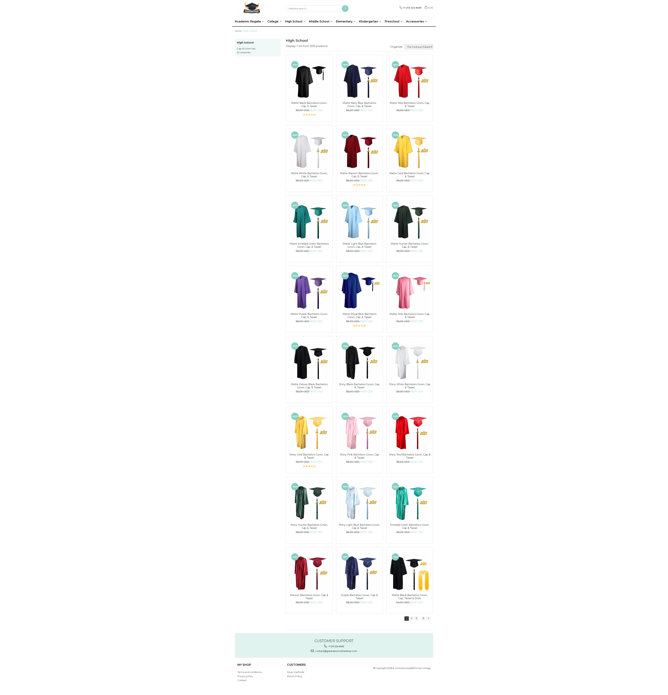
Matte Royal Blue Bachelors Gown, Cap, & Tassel (359, 315)
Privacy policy (245, 676)
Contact (242, 680)
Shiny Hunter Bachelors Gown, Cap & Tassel (309, 526)
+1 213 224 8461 (336, 646)
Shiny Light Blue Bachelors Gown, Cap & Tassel (359, 526)
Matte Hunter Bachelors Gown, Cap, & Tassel (410, 245)
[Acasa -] (252, 8)
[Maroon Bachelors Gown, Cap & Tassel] (309, 571)
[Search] (345, 8)
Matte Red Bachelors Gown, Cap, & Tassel (410, 104)
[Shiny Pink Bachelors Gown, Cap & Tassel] (359, 430)
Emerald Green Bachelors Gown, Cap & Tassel (409, 526)
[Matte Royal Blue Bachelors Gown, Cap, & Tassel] (359, 290)
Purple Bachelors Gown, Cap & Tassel (359, 597)
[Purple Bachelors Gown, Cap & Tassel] (359, 571)
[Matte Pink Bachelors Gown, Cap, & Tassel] (409, 290)
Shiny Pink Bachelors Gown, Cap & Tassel (359, 456)
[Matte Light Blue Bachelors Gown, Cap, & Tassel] (359, 219)
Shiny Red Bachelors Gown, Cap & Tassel (409, 456)
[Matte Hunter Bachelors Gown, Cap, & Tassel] (409, 219)
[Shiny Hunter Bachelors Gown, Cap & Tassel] (309, 501)
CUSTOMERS (296, 664)
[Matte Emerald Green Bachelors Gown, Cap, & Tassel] (309, 219)
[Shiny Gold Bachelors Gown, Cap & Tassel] (309, 430)
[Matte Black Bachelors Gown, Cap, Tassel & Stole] (409, 571)
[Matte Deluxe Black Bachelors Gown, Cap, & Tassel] (309, 360)
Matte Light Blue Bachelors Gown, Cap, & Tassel (359, 245)
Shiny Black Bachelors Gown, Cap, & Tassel (359, 386)
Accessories (243, 52)
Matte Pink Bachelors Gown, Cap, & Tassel (409, 315)
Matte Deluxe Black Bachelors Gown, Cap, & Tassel (309, 386)
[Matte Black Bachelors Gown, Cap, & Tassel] (309, 79)
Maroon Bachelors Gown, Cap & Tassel (309, 597)
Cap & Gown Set (246, 48)
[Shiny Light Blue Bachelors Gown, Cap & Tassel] (359, 501)
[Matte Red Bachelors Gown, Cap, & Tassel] (409, 79)
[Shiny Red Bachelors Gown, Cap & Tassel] (409, 430)
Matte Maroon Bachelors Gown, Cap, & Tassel (359, 175)
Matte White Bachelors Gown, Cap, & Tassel (309, 175)
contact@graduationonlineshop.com (336, 651)
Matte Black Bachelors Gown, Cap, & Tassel (309, 104)
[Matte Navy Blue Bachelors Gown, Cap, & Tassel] (359, 79)
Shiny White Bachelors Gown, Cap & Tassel (409, 386)
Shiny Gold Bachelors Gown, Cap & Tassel (309, 456)
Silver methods (295, 672)
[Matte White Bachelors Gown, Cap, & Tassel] (309, 149)
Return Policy (294, 676)
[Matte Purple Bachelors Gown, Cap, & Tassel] (309, 290)
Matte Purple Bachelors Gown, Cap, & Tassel (309, 315)
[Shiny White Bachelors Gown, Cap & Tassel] (409, 360)
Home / (239, 31)
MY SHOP (244, 664)
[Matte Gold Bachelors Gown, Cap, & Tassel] (409, 149)
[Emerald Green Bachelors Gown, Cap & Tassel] (409, 501)
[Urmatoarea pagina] (428, 618)
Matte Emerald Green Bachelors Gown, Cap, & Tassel (309, 245)
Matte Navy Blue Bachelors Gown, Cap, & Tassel (359, 104)
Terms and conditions (249, 672)
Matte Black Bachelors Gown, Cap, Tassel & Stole (410, 597)
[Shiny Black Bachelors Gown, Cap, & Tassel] (359, 360)
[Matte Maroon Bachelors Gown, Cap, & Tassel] (359, 149)
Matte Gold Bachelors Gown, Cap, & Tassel (409, 175)
